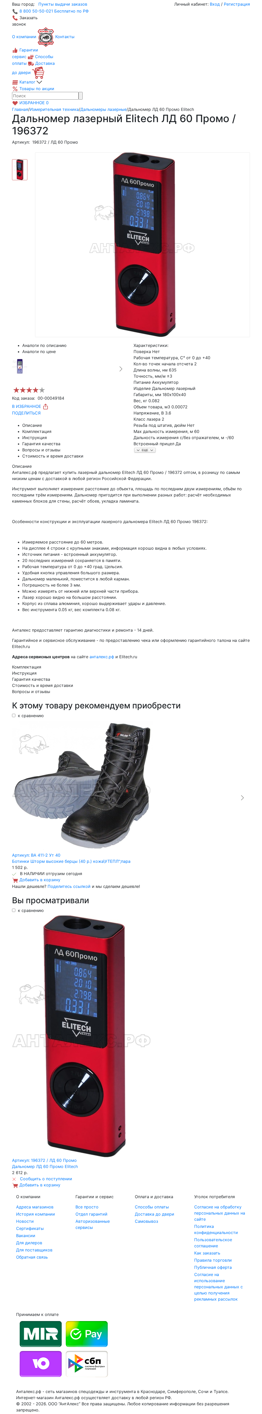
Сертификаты (30, 1228)
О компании (24, 36)
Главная (20, 109)
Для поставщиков (34, 1249)
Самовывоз (146, 1221)
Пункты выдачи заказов (62, 4)
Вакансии (25, 1235)
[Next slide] (120, 369)
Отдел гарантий (91, 1214)
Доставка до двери (154, 1214)
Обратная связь (32, 1257)
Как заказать (207, 1253)
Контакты (64, 36)
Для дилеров (29, 1242)
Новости (25, 1221)
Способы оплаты (152, 1206)
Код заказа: (23, 398)
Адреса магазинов (34, 1206)
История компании (35, 1214)
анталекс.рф (102, 656)
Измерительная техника (54, 109)
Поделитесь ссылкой (69, 886)
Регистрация (237, 4)
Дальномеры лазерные (103, 109)
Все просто (87, 1206)
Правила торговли (213, 1260)
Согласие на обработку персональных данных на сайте (219, 1213)
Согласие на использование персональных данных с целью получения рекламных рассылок (218, 1287)
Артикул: (21, 142)
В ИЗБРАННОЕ (27, 406)
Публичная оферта (213, 1267)
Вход (215, 4)
